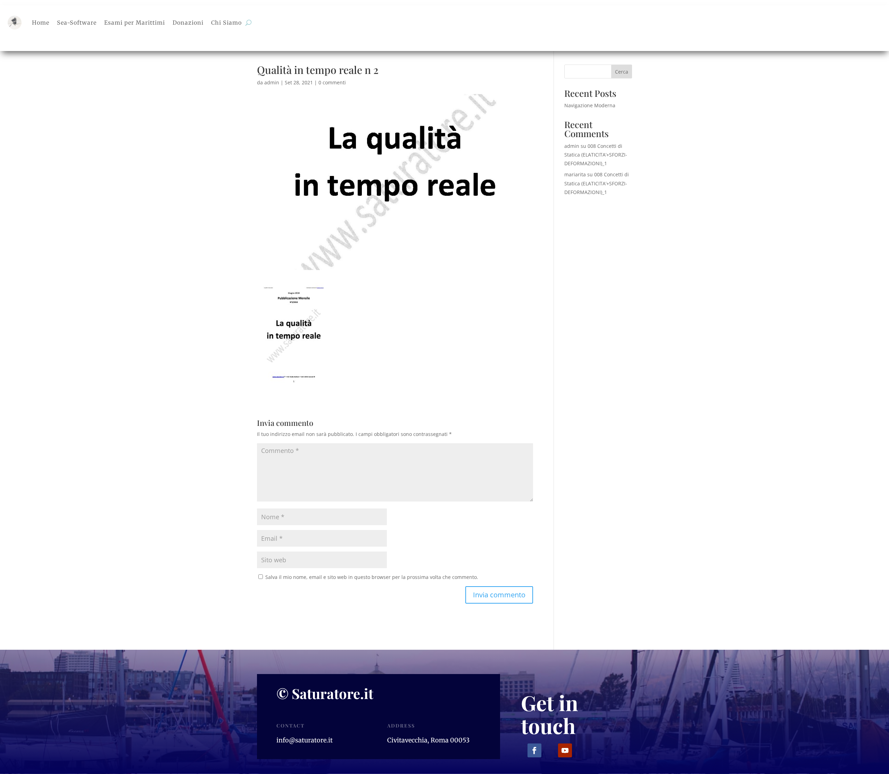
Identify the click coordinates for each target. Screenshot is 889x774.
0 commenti (332, 82)
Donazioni (188, 22)
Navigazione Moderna (589, 105)
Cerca (621, 71)
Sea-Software (77, 22)
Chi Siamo (226, 22)
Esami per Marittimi (134, 22)
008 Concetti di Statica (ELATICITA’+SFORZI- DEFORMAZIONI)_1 (595, 155)
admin (271, 82)
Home (40, 22)
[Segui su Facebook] (534, 750)
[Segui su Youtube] (565, 750)
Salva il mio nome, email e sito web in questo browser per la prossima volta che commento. (371, 577)
